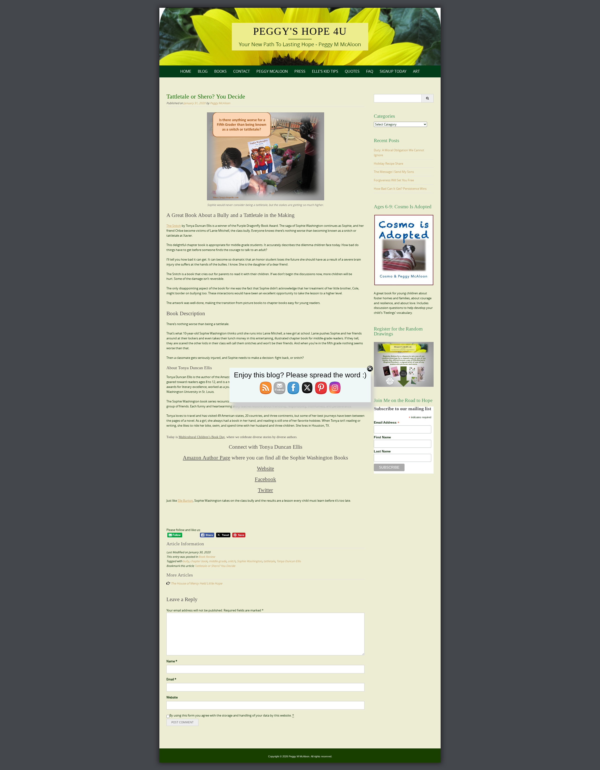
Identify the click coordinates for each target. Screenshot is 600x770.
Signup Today (393, 71)
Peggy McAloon (272, 71)
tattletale (269, 561)
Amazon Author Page (206, 458)
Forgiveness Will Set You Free (394, 180)
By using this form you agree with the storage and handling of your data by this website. (231, 715)
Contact (241, 71)
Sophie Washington (249, 561)
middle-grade (217, 561)
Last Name (382, 451)
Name (171, 661)
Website (265, 468)
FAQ (369, 71)
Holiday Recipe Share (388, 163)
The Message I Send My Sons (394, 172)
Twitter (265, 490)
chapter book (198, 561)
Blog (203, 71)
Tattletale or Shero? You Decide (215, 566)
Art (416, 71)
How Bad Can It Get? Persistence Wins (400, 188)
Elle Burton (185, 500)
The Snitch (173, 226)
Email (171, 679)
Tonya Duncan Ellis (289, 561)
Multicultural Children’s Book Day (202, 437)
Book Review (207, 556)
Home (185, 71)
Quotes (352, 71)
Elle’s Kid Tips (325, 71)
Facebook (265, 479)
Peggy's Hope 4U (300, 31)
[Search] (427, 98)
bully (186, 561)
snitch (232, 561)
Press (299, 71)
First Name (382, 437)
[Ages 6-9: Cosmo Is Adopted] (404, 250)
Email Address (386, 422)
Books (220, 71)
